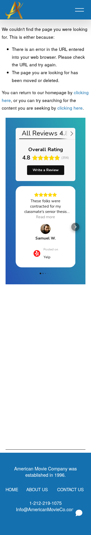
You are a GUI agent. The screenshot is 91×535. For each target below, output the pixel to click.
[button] (16, 227)
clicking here (70, 108)
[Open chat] (79, 513)
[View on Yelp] (45, 229)
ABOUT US (37, 489)
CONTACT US (70, 489)
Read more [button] (45, 217)
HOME (12, 489)
